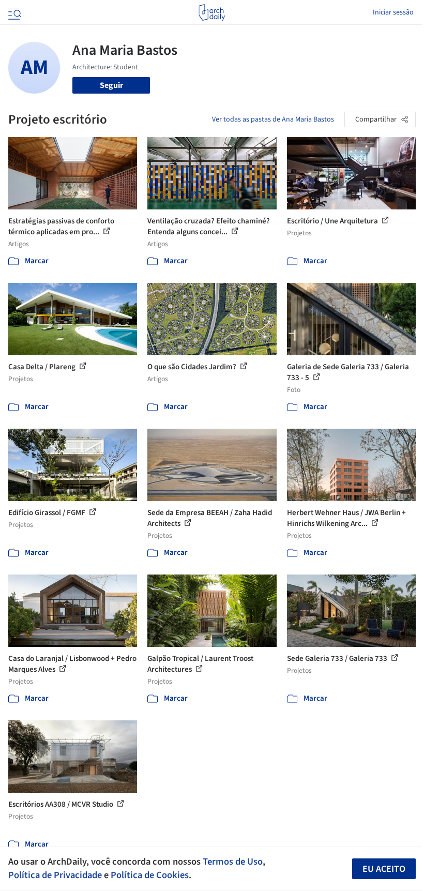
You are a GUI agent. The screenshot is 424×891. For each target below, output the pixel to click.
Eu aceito (383, 869)
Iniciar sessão (393, 12)
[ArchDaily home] (212, 12)
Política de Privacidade (55, 875)
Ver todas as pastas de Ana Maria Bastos (273, 119)
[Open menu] (13, 12)
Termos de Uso (233, 861)
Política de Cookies (150, 875)
